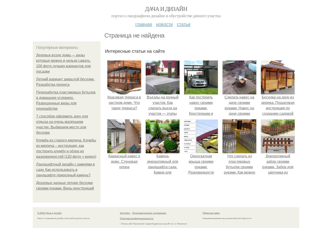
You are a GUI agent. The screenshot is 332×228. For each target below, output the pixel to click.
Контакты (125, 212)
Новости (164, 24)
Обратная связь (211, 212)
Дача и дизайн (166, 8)
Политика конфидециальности (136, 218)
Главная (143, 24)
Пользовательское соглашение (149, 212)
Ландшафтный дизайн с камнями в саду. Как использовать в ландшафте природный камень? (65, 169)
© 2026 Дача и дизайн (49, 212)
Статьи (183, 24)
